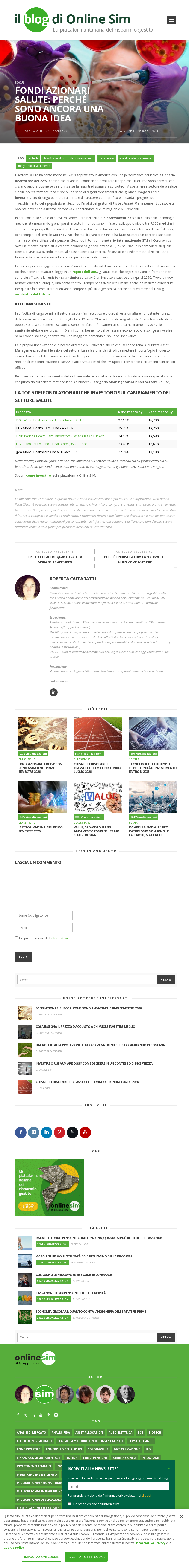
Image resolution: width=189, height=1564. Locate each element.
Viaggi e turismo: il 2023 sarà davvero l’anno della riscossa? (84, 1256)
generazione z (124, 1458)
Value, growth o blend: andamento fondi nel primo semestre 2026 (96, 831)
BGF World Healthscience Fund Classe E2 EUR (50, 420)
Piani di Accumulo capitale (38, 1508)
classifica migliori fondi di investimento (68, 158)
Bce (140, 1432)
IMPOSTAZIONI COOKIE (41, 1557)
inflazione (150, 1458)
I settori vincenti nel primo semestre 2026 (40, 829)
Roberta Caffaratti (28, 131)
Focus (19, 82)
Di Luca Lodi (43, 1088)
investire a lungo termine (135, 158)
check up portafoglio (34, 1441)
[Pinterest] (59, 1132)
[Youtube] (85, 1132)
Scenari (134, 759)
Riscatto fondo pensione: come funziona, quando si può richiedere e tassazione (100, 1238)
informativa (59, 938)
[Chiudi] (182, 1517)
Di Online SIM (44, 1069)
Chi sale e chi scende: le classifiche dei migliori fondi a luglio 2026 (97, 768)
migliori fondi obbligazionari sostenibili (50, 1500)
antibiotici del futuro (32, 294)
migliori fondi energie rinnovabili (44, 1491)
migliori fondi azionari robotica (43, 1483)
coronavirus (106, 158)
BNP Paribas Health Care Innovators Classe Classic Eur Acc (60, 436)
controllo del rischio (64, 1449)
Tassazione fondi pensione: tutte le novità (71, 1293)
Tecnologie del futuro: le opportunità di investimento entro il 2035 (153, 768)
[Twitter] (72, 1132)
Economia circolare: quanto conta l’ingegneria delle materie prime (91, 1311)
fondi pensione (95, 1458)
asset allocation (89, 1432)
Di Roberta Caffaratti (49, 1014)
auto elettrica (120, 1432)
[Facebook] (21, 1132)
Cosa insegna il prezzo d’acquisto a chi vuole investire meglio (85, 1026)
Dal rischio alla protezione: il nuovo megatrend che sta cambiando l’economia (100, 1045)
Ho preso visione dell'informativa (96, 1504)
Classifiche (26, 759)
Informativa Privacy (150, 1543)
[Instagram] (33, 1132)
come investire (28, 1449)
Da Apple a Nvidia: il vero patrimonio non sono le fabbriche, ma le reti (149, 831)
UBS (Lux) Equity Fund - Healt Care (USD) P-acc (51, 444)
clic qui (146, 1495)
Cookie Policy (14, 1547)
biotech (33, 158)
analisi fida (61, 1432)
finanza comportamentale (38, 1458)
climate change (140, 1441)
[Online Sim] (35, 1358)
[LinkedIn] (46, 1132)
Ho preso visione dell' (43, 938)
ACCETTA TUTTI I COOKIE (86, 1557)
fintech (71, 1458)
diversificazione (127, 1449)
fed (148, 1449)
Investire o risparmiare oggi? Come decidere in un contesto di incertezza (94, 1063)
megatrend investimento (34, 166)
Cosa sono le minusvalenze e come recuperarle (74, 1274)
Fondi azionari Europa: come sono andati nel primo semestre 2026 (41, 768)
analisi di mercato (31, 1432)
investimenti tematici (34, 1466)
